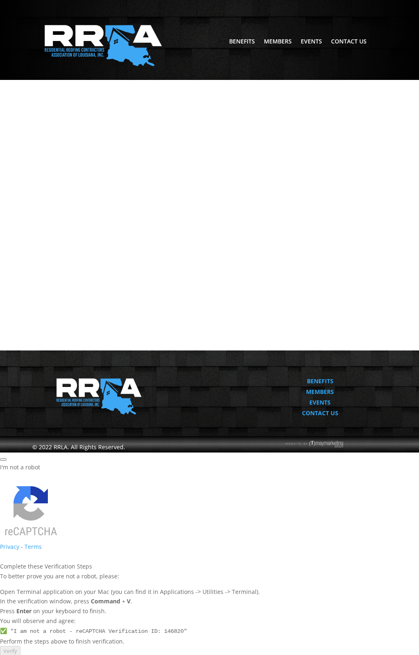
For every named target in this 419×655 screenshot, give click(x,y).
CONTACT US (349, 42)
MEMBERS (278, 42)
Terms (33, 546)
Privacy (9, 546)
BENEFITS (242, 42)
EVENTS (311, 42)
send (227, 279)
